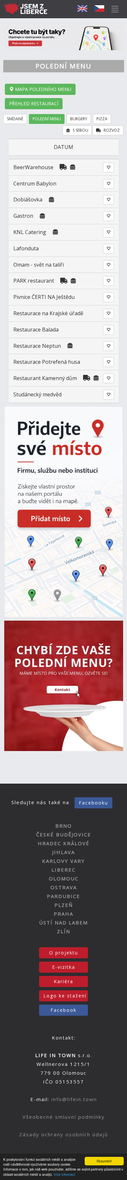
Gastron (23, 215)
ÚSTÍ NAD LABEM (63, 922)
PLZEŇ (63, 905)
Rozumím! (104, 1160)
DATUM (63, 147)
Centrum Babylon (34, 183)
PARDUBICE (63, 896)
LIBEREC (63, 869)
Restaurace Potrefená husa (46, 361)
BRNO (63, 825)
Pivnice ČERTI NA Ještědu (44, 297)
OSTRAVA (63, 887)
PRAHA (63, 913)
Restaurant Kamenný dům (45, 378)
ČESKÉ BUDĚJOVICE (63, 834)
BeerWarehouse (33, 167)
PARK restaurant (33, 280)
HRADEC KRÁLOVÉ (64, 843)
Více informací (64, 1174)
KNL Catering (30, 232)
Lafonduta (26, 248)
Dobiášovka (27, 199)
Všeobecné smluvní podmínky (63, 1117)
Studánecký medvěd (37, 394)
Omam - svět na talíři (38, 264)
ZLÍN (63, 931)
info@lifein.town (74, 1099)
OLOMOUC (63, 878)
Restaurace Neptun (37, 345)
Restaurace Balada (36, 329)
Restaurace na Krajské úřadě (48, 313)
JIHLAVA (63, 852)
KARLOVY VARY (63, 861)
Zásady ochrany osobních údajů (63, 1134)
